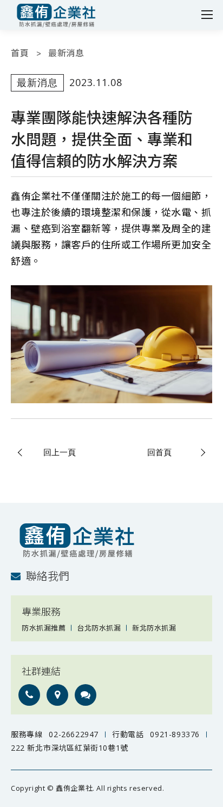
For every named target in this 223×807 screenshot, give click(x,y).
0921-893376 (175, 734)
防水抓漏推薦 (43, 628)
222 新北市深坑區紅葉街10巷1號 (69, 748)
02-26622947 (74, 734)
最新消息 (66, 53)
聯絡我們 (47, 576)
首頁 (20, 53)
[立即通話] (29, 695)
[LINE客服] (85, 695)
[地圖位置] (57, 695)
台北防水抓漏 (99, 628)
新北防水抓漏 (154, 628)
